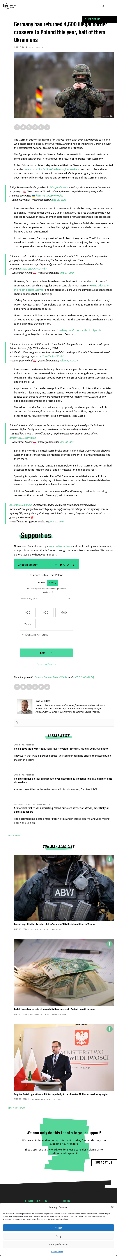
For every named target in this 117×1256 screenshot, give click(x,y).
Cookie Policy (57, 1251)
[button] (112, 1207)
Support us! (93, 19)
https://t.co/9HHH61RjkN (49, 195)
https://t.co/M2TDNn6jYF (22, 438)
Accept (58, 1227)
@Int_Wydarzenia (59, 187)
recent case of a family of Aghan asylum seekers (51, 169)
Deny (58, 1236)
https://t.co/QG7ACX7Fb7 (33, 268)
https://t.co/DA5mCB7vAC (49, 356)
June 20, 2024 (67, 442)
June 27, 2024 (57, 521)
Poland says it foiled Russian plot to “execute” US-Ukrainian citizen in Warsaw (55, 924)
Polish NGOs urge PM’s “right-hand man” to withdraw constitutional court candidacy (61, 748)
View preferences (58, 1244)
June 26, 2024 (58, 199)
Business (18, 804)
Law (31, 47)
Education (30, 804)
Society (62, 1014)
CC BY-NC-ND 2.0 (84, 677)
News (22, 745)
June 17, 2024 (67, 272)
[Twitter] (17, 722)
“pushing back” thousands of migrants (79, 330)
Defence (34, 929)
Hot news (45, 929)
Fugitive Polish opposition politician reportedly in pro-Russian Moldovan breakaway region (61, 1094)
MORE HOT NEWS (16, 1108)
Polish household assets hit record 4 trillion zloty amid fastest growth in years (54, 1009)
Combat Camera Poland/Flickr (51, 677)
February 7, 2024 (69, 360)
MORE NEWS (14, 835)
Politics (39, 47)
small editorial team (60, 546)
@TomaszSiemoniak (21, 505)
